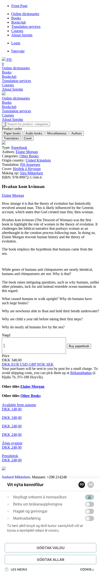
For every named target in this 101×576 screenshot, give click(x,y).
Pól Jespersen (30, 165)
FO (82, 484)
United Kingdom (38, 160)
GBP (33, 364)
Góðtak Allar (50, 559)
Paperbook (19, 148)
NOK (41, 364)
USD (24, 364)
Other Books (29, 156)
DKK (6, 364)
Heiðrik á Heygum (27, 169)
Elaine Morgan (27, 152)
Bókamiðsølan (81, 373)
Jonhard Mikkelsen (16, 477)
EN (91, 484)
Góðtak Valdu (51, 548)
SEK (50, 364)
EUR (15, 364)
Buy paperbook (79, 346)
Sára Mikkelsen (31, 173)
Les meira (19, 569)
